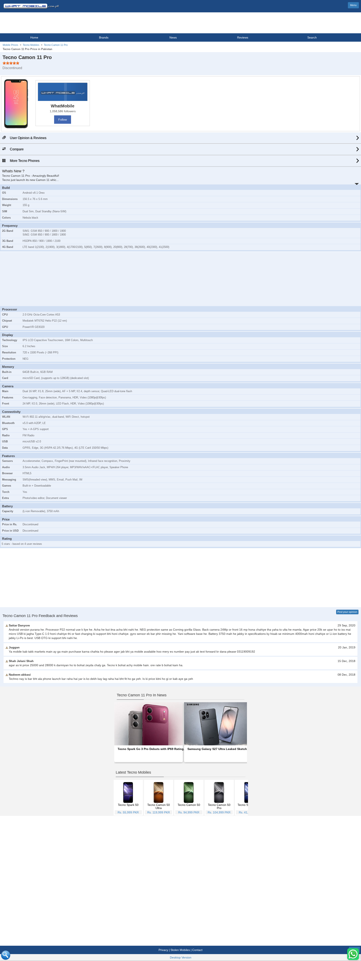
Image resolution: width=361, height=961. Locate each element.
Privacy (163, 950)
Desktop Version (180, 957)
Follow (62, 119)
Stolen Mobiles (180, 950)
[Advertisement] (180, 278)
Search (312, 37)
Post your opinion (347, 612)
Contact (197, 950)
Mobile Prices (10, 45)
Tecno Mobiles (31, 45)
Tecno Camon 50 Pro (219, 806)
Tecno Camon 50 (189, 804)
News (173, 37)
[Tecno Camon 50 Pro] (219, 792)
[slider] (11, 63)
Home (34, 37)
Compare (16, 149)
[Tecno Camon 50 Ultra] (158, 792)
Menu (353, 5)
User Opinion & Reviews (27, 138)
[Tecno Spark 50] (128, 792)
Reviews (242, 37)
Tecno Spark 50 (128, 804)
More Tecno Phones (24, 160)
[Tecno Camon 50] (189, 792)
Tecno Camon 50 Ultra (158, 806)
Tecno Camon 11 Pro (56, 45)
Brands (103, 37)
